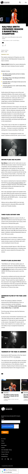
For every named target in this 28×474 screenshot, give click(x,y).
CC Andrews (17, 357)
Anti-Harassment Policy (6, 449)
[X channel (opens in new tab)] (8, 459)
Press (2, 440)
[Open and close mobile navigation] (26, 2)
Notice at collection (7, 472)
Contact (3, 447)
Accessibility (4, 456)
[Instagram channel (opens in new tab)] (2, 459)
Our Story (3, 438)
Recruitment (4, 445)
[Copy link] (5, 45)
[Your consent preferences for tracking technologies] (2, 471)
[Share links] (2, 45)
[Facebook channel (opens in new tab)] (5, 459)
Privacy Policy (4, 454)
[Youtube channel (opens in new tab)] (11, 459)
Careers (3, 443)
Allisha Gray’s (6, 269)
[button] (20, 2)
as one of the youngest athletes (15, 183)
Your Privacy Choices (11, 470)
